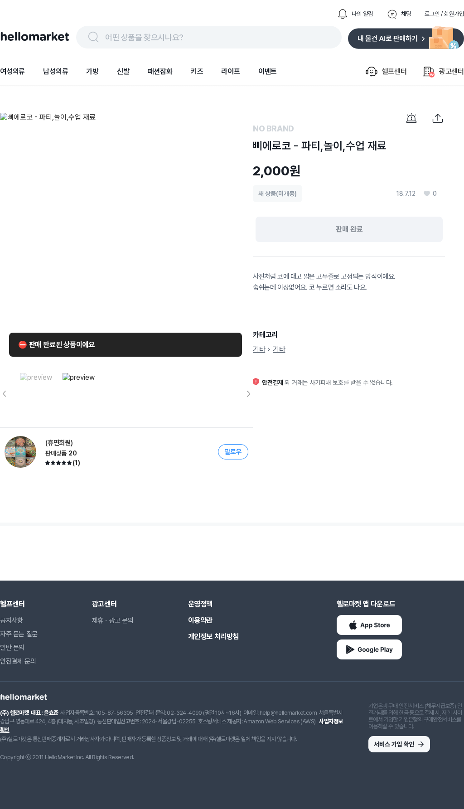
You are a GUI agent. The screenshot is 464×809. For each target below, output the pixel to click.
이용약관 (200, 620)
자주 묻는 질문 (19, 634)
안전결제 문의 (18, 661)
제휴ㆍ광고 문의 (113, 620)
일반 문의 (12, 648)
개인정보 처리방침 (213, 636)
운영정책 (200, 604)
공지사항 (11, 620)
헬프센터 (12, 604)
